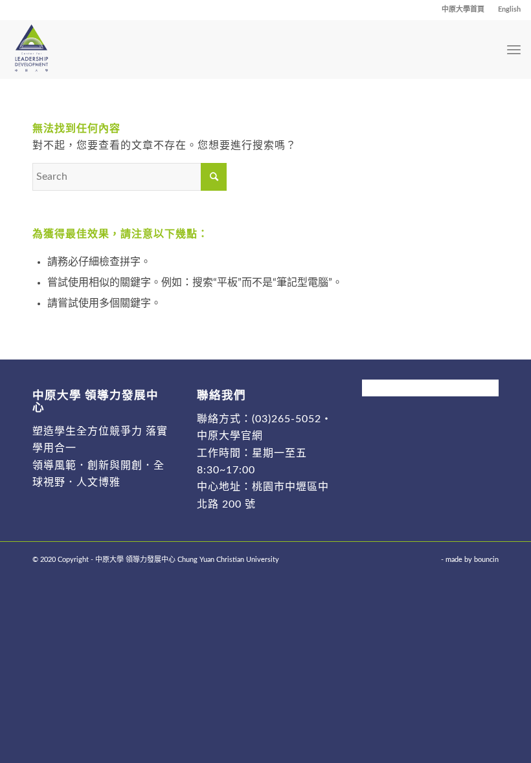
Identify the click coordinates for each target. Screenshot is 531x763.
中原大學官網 (230, 436)
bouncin (486, 559)
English (509, 9)
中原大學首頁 (463, 9)
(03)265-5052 (286, 419)
